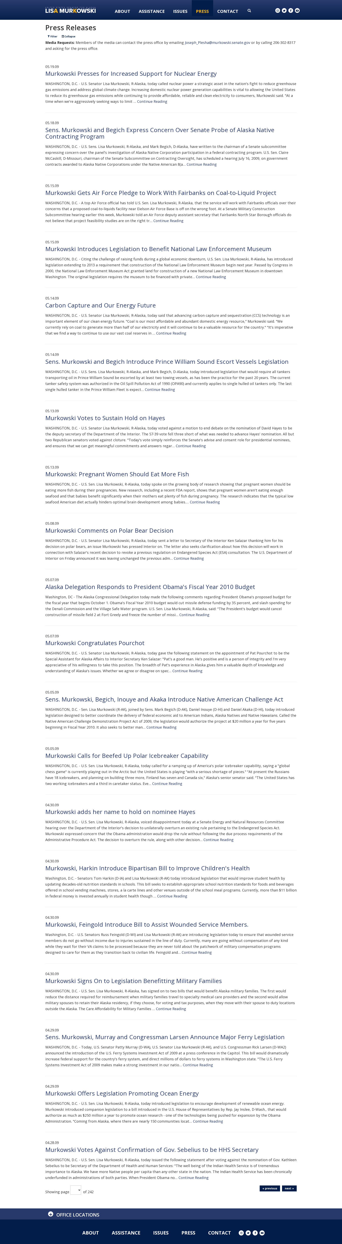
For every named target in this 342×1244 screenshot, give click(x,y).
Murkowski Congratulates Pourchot (94, 643)
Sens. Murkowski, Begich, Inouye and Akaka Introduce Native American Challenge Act (164, 699)
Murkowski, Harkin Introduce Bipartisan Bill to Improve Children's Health (147, 868)
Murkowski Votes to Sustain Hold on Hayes (105, 418)
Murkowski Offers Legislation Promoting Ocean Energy (122, 1093)
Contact (227, 11)
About (122, 11)
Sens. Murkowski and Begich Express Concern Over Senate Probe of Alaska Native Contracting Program (159, 133)
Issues (180, 11)
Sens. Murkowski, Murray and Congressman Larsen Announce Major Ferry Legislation (165, 1037)
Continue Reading (152, 101)
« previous (269, 1188)
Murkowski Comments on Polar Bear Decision (109, 530)
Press (202, 11)
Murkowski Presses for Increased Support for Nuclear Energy (131, 73)
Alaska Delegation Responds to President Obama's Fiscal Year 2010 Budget (150, 587)
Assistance (152, 11)
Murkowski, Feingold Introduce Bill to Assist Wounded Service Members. (146, 924)
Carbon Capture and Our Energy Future (100, 305)
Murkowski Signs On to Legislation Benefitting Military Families (133, 981)
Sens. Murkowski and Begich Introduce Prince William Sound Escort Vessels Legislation (167, 361)
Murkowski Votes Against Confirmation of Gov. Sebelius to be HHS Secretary (151, 1150)
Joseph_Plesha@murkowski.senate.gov (217, 42)
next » (289, 1188)
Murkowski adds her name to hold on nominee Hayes (120, 812)
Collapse (69, 36)
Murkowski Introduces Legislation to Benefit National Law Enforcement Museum (158, 249)
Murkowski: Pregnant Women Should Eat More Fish (117, 474)
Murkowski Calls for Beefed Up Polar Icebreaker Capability (126, 756)
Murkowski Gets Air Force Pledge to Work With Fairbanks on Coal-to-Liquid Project (160, 193)
